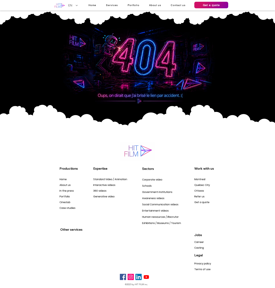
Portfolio (65, 196)
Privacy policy (202, 263)
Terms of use (202, 269)
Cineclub (65, 202)
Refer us (199, 196)
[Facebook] (123, 277)
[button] (112, 5)
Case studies (67, 208)
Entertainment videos (155, 210)
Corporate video (152, 179)
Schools (147, 186)
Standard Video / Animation (110, 179)
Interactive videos (104, 185)
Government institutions (157, 192)
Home (63, 179)
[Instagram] (131, 277)
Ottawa (199, 191)
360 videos (99, 191)
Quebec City (202, 185)
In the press (67, 191)
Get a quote (201, 202)
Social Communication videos (160, 204)
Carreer (199, 242)
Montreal (199, 179)
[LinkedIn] (138, 277)
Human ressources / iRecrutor (160, 217)
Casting (199, 248)
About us (65, 185)
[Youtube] (146, 277)
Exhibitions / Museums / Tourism (161, 223)
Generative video (104, 196)
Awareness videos (153, 198)
